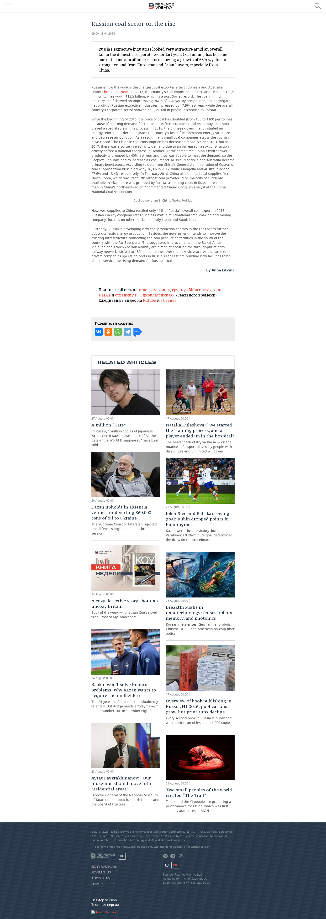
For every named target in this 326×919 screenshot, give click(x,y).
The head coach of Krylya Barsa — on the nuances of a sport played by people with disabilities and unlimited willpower (200, 437)
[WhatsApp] (118, 332)
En (175, 865)
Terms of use (101, 878)
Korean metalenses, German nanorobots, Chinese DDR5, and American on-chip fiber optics (200, 620)
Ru (167, 865)
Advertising (101, 872)
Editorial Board (104, 866)
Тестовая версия (105, 904)
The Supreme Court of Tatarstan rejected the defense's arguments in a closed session (124, 519)
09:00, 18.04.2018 (103, 33)
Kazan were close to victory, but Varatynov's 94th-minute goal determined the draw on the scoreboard (199, 526)
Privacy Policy (102, 884)
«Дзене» (168, 300)
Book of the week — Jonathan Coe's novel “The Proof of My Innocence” (124, 608)
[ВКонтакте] (99, 332)
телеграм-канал (154, 289)
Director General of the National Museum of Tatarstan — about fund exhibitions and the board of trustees (125, 790)
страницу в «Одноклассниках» (144, 295)
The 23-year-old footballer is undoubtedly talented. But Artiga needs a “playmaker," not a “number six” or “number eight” (124, 697)
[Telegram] (127, 332)
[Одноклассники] (108, 332)
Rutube (149, 300)
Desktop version (104, 900)
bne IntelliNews (116, 91)
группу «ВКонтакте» (191, 289)
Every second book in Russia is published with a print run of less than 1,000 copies (199, 711)
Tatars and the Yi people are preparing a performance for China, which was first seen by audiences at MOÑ (199, 800)
